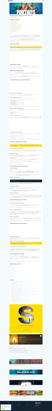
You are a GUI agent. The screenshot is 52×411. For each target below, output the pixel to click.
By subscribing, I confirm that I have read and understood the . (18, 331)
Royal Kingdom (12, 267)
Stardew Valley (12, 272)
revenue (14, 36)
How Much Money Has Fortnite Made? (16, 24)
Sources (11, 32)
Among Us (12, 276)
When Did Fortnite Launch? (14, 23)
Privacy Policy (24, 331)
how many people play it (37, 39)
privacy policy (23, 409)
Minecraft (11, 274)
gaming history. (15, 259)
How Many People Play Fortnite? (15, 25)
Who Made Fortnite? (13, 22)
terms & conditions (28, 409)
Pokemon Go (12, 268)
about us (27, 404)
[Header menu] (43, 0)
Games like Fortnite (13, 265)
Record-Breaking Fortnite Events (15, 29)
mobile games (19, 404)
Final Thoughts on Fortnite (14, 30)
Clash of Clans (12, 275)
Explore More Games (13, 31)
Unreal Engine (14, 66)
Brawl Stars (12, 266)
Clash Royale (12, 273)
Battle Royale (22, 47)
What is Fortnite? (13, 21)
